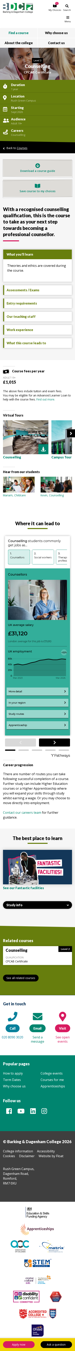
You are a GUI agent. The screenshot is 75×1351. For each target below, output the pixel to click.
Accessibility (46, 1151)
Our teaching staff (21, 316)
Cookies (9, 1156)
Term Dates (12, 1080)
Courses (22, 148)
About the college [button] (19, 43)
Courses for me (52, 1080)
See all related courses (20, 978)
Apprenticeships (53, 1086)
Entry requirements (22, 303)
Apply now (18, 1344)
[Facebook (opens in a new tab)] (9, 1112)
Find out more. (45, 399)
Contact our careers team (22, 812)
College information (18, 1151)
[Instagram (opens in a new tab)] (44, 1112)
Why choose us (14, 1086)
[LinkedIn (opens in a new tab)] (33, 1112)
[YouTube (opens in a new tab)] (21, 1112)
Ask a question (56, 1344)
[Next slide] (71, 433)
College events (52, 1073)
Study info (14, 905)
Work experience (20, 330)
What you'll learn (20, 254)
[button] (55, 7)
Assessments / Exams (23, 290)
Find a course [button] (19, 33)
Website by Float (51, 1156)
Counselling (18, 135)
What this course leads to (26, 343)
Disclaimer (27, 1156)
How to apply (13, 1073)
